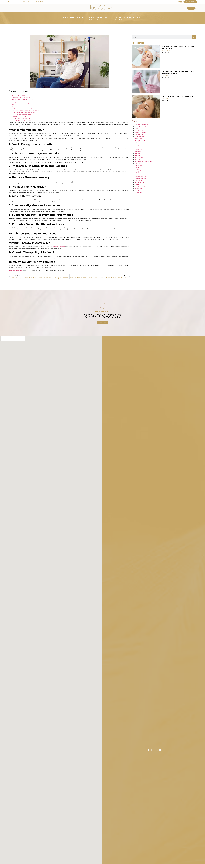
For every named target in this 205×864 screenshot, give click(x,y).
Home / (85, 19)
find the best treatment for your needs (75, 258)
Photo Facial (138, 163)
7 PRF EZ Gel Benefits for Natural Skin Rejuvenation (177, 96)
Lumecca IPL (138, 150)
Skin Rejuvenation (140, 175)
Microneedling (139, 151)
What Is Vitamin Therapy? (19, 95)
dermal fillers (139, 134)
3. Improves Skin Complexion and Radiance (24, 101)
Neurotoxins (138, 159)
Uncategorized (139, 182)
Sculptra (137, 169)
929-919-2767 (102, 316)
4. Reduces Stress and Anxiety (20, 103)
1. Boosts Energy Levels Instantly (21, 97)
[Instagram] (182, 2)
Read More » (166, 52)
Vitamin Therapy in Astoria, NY (20, 116)
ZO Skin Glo (138, 192)
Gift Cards (158, 8)
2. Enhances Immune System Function (23, 99)
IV (135, 144)
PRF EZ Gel (138, 167)
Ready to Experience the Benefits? (21, 120)
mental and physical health (55, 181)
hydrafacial (138, 142)
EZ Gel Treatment (140, 136)
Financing (39, 8)
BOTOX (137, 128)
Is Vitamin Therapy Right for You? (21, 118)
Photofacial (138, 165)
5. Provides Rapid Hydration (20, 105)
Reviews (169, 8)
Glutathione (138, 138)
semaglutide (138, 171)
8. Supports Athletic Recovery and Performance (25, 110)
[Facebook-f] (179, 2)
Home (9, 8)
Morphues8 (138, 155)
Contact (174, 8)
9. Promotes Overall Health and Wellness (23, 112)
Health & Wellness (140, 140)
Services (23, 8)
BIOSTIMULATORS (140, 126)
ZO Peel (137, 190)
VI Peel (137, 184)
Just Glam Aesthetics (58, 246)
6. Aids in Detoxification (18, 107)
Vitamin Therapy (140, 186)
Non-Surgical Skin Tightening (143, 161)
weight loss (138, 188)
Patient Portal (182, 8)
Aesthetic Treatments (141, 124)
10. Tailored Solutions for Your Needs (22, 114)
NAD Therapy (139, 157)
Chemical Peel (139, 130)
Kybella (137, 148)
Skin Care (138, 173)
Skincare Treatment (141, 176)
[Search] (194, 37)
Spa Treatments (139, 180)
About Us (15, 8)
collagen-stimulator (141, 132)
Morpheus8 (138, 153)
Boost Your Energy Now (16, 270)
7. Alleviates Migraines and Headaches (22, 108)
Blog (164, 8)
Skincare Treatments (141, 178)
